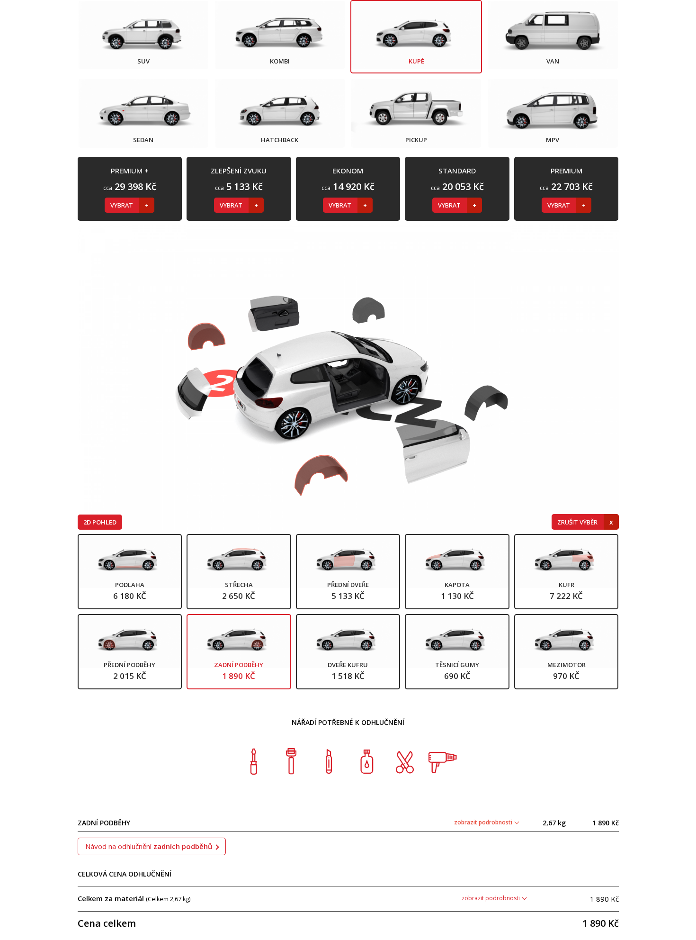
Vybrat (122, 205)
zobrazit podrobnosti (484, 822)
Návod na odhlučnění (149, 846)
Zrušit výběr (578, 522)
